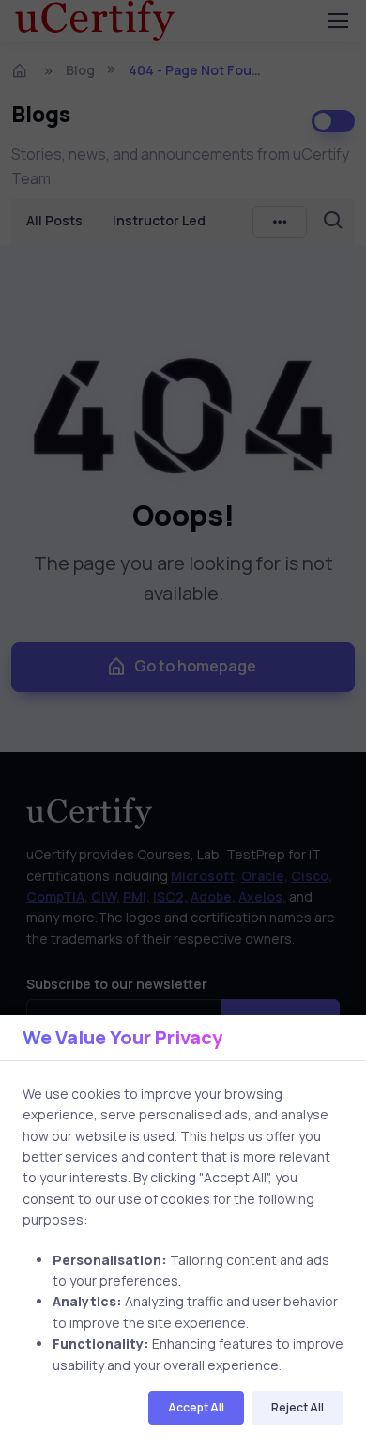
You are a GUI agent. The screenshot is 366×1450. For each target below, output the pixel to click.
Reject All (297, 1407)
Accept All (196, 1407)
